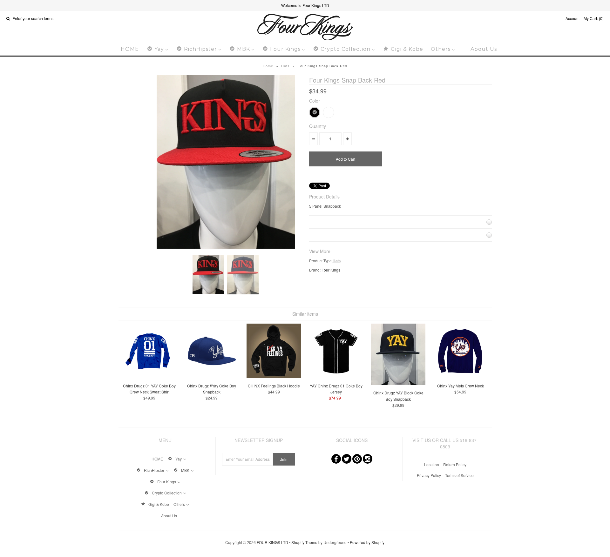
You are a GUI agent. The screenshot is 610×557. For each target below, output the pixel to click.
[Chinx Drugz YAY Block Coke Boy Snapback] (398, 383)
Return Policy (454, 464)
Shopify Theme (304, 542)
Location (431, 464)
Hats (285, 65)
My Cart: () (594, 18)
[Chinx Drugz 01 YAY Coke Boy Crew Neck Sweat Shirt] (149, 376)
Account (573, 18)
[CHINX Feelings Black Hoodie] (274, 376)
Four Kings (331, 269)
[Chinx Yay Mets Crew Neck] (460, 376)
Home (268, 65)
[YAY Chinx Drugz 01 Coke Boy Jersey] (336, 376)
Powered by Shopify (367, 542)
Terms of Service (459, 475)
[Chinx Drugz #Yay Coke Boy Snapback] (212, 376)
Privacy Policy (429, 475)
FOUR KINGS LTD (272, 542)
